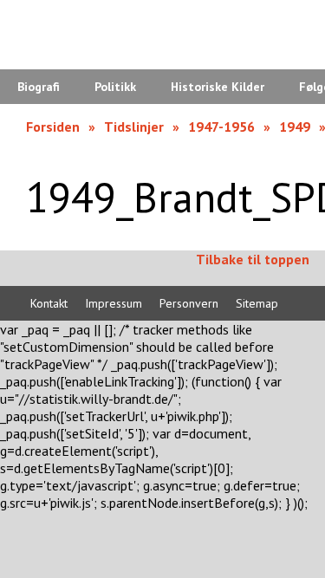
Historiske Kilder (217, 86)
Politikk (115, 86)
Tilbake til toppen (252, 259)
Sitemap (257, 303)
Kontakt (49, 303)
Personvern (188, 303)
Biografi (38, 86)
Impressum (113, 303)
